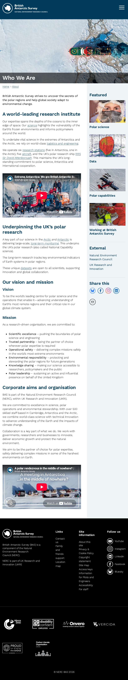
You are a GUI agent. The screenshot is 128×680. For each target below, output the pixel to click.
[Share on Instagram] (108, 291)
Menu (122, 7)
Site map (84, 565)
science (32, 125)
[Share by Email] (92, 302)
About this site (84, 543)
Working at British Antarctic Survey (102, 231)
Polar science (99, 127)
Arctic (47, 239)
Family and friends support (60, 552)
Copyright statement (85, 559)
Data (92, 161)
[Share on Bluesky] (92, 291)
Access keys (86, 569)
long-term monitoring (45, 243)
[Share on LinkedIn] (116, 291)
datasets (26, 268)
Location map (60, 563)
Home (5, 86)
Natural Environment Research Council (17, 552)
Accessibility (86, 585)
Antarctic (63, 239)
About (15, 86)
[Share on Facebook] (100, 291)
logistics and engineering (62, 143)
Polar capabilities (102, 195)
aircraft (26, 154)
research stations (33, 150)
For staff (83, 589)
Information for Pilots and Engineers (86, 577)
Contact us (60, 540)
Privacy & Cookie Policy (86, 551)
